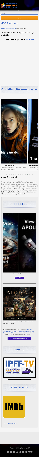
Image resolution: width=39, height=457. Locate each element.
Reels (19, 18)
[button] (7, 174)
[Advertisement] (19, 61)
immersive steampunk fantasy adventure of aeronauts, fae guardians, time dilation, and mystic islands (18, 331)
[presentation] (3, 132)
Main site (30, 39)
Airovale (5, 328)
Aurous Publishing (12, 423)
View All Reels (19, 278)
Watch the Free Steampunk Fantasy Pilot (19, 338)
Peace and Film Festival (8, 28)
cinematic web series (28, 328)
